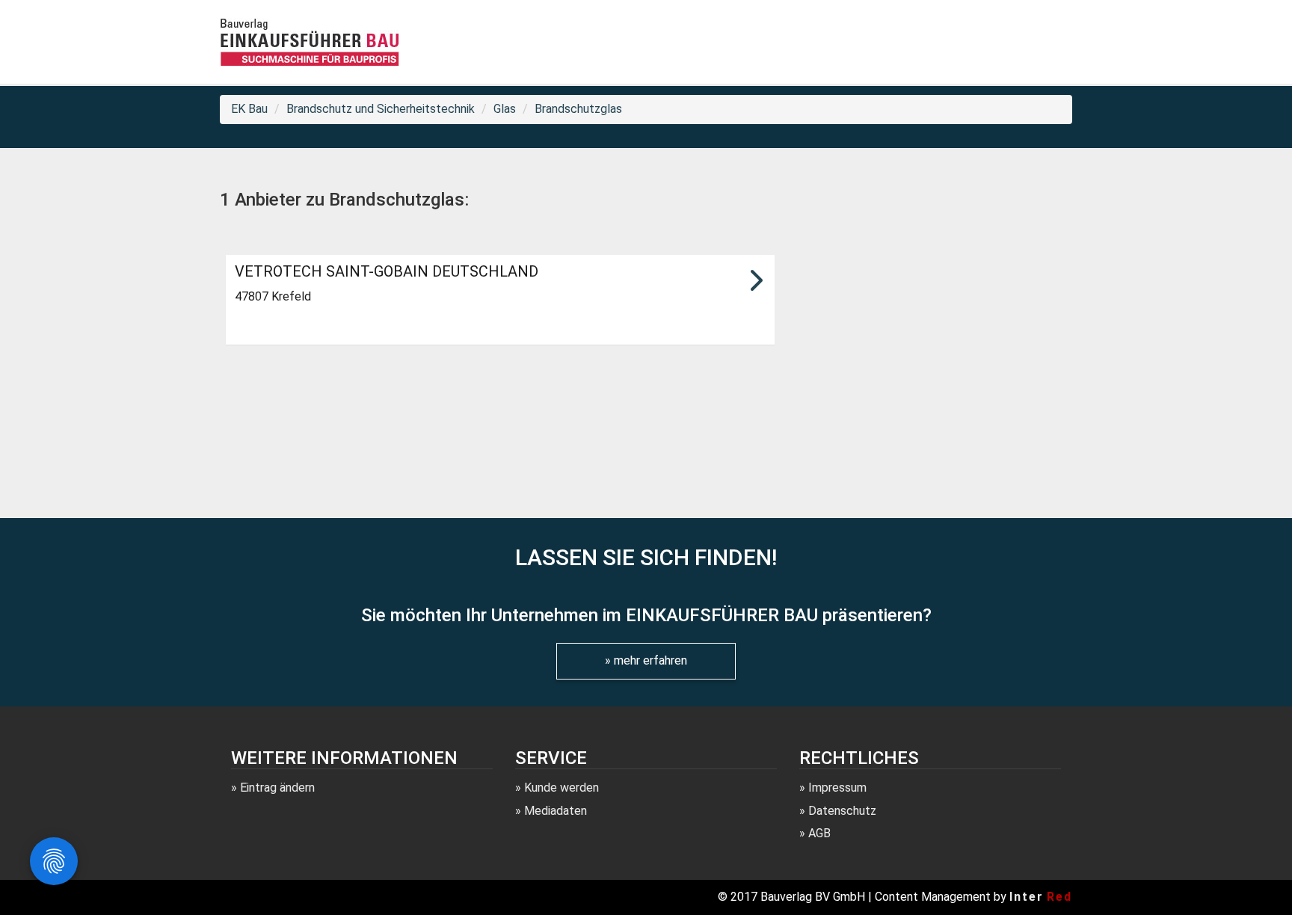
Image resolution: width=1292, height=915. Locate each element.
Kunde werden (561, 787)
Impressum (837, 787)
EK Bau (249, 109)
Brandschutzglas (578, 109)
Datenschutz (842, 811)
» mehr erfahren (646, 660)
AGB (819, 833)
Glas (504, 109)
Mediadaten (555, 811)
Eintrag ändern (277, 787)
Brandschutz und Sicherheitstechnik (380, 109)
